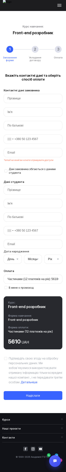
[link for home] (9, 7)
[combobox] (9, 139)
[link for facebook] (25, 449)
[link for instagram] (33, 449)
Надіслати (33, 395)
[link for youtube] (40, 449)
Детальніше (29, 382)
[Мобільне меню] (60, 5)
